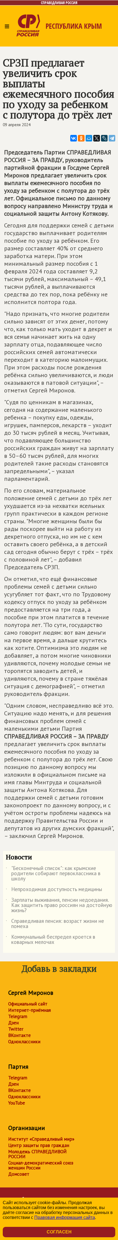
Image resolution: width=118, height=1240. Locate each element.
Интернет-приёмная (29, 1010)
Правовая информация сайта (64, 1217)
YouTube (16, 1102)
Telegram (17, 1016)
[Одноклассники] (81, 138)
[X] (96, 138)
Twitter (15, 1029)
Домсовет (18, 1174)
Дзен (13, 1022)
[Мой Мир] (89, 138)
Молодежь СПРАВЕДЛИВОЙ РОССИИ (37, 1154)
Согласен (59, 1232)
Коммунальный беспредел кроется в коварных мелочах (50, 939)
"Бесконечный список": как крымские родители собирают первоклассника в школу (53, 874)
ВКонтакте (19, 1035)
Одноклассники (24, 1041)
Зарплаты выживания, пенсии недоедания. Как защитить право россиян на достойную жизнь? (59, 905)
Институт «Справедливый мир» (41, 1139)
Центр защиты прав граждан (38, 1145)
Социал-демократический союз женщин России (40, 1165)
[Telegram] (112, 138)
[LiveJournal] (104, 138)
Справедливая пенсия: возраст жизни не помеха (55, 923)
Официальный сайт (27, 1003)
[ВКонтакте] (73, 138)
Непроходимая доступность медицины (54, 890)
